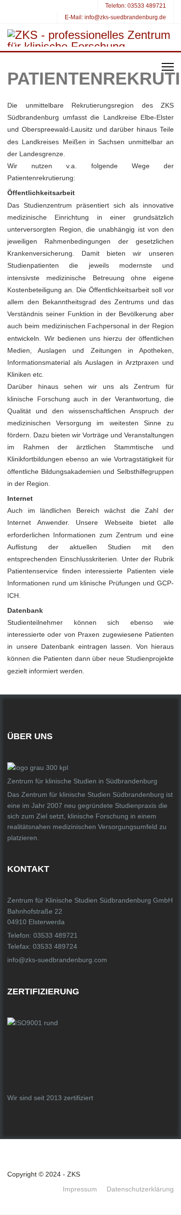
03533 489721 (146, 5)
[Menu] (168, 66)
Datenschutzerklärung (140, 1189)
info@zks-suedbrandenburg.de (125, 17)
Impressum (80, 1189)
